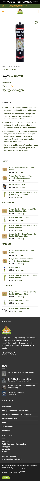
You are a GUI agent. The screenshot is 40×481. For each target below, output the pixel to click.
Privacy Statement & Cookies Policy (15, 411)
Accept (6, 477)
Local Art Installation (16, 392)
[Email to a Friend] (14, 90)
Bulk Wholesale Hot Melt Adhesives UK (17, 414)
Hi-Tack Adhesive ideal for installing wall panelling (21, 386)
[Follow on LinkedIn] (14, 353)
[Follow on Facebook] (3, 353)
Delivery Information (9, 418)
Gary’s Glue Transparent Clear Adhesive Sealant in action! (19, 380)
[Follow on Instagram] (7, 353)
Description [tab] (6, 102)
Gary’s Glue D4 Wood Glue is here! (21, 372)
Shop (4, 422)
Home (4, 66)
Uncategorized (14, 66)
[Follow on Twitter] (11, 353)
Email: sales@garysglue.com (14, 6)
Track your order (8, 426)
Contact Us (6, 430)
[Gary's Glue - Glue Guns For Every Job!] (20, 11)
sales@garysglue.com (14, 459)
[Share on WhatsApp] (3, 90)
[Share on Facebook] (7, 90)
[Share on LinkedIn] (22, 90)
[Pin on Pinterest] (18, 90)
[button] (3, 11)
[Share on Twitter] (11, 90)
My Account (6, 407)
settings (22, 472)
